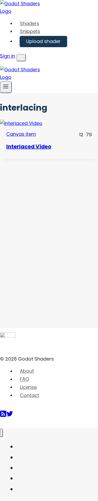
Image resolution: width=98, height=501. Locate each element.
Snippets (30, 31)
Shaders (29, 23)
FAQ (24, 379)
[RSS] (3, 415)
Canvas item (21, 134)
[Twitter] (9, 415)
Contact (29, 395)
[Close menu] (1, 432)
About (27, 371)
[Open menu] (6, 87)
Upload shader (43, 41)
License (28, 387)
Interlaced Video (28, 146)
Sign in (7, 56)
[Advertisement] (39, 237)
